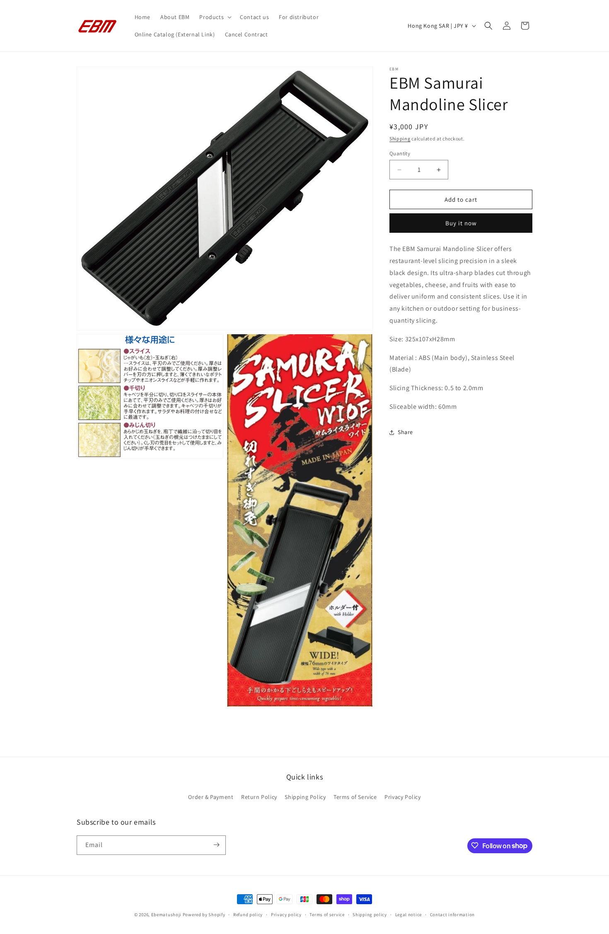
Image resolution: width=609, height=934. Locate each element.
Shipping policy (370, 914)
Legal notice (408, 914)
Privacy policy (286, 914)
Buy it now (461, 223)
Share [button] (405, 432)
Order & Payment (210, 797)
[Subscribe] (216, 844)
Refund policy (248, 914)
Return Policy (259, 797)
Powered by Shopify (204, 914)
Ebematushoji (166, 914)
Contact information (452, 914)
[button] (214, 17)
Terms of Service (355, 797)
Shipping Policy (305, 797)
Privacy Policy (402, 797)
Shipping (400, 138)
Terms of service (326, 914)
